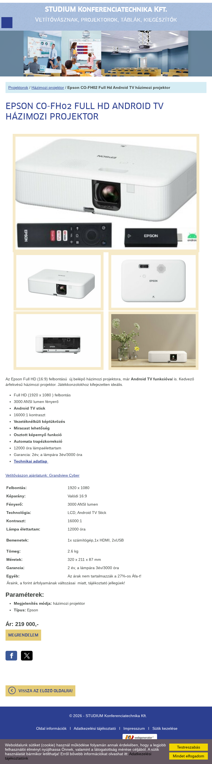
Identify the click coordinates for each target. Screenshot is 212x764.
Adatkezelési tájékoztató (95, 728)
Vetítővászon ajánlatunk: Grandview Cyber (43, 475)
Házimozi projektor (47, 87)
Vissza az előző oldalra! (45, 691)
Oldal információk (51, 728)
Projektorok (18, 87)
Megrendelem (23, 635)
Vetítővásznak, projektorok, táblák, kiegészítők (106, 14)
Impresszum (134, 728)
